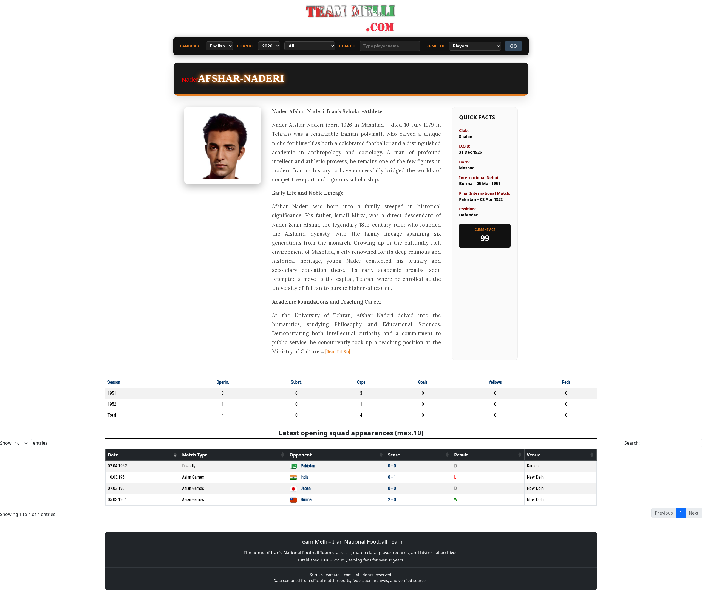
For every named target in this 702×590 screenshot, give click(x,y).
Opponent (301, 455)
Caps (361, 382)
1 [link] (681, 512)
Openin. (223, 382)
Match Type (194, 455)
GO (513, 46)
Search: (632, 443)
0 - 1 (392, 477)
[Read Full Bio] (337, 351)
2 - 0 (392, 499)
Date (113, 455)
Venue (533, 455)
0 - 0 (392, 465)
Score (394, 455)
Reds (566, 382)
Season (113, 382)
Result (461, 455)
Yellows (495, 382)
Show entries (23, 443)
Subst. (296, 382)
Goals (423, 382)
